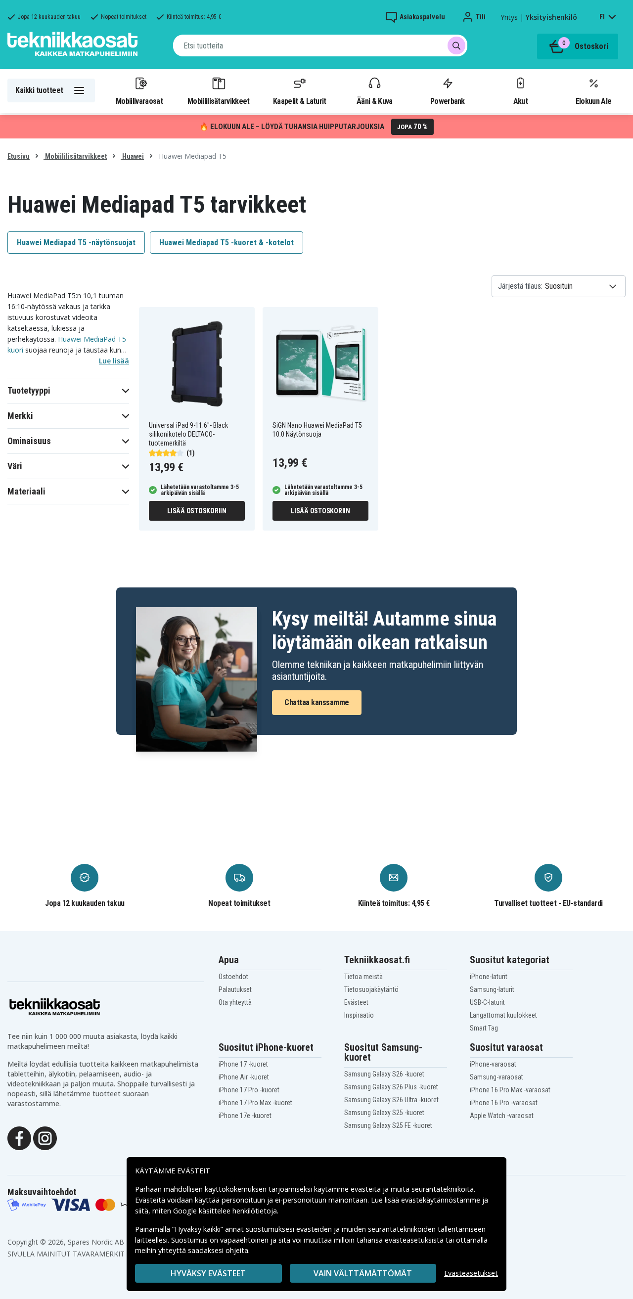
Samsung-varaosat (496, 1077)
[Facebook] (19, 1137)
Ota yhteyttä (235, 1002)
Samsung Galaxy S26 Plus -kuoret (391, 1087)
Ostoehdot (233, 977)
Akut (520, 100)
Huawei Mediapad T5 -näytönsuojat (76, 242)
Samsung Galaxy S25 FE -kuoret (388, 1125)
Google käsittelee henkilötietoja (225, 1210)
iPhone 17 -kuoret (243, 1064)
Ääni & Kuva (374, 100)
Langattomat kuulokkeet (503, 1015)
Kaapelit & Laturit (299, 100)
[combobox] (320, 45)
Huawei (132, 156)
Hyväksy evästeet (208, 1273)
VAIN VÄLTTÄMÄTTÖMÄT (363, 1273)
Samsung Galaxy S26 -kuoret (384, 1074)
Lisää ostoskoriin (196, 511)
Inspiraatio (359, 1015)
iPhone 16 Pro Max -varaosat (510, 1090)
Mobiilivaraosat (139, 100)
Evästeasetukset (471, 1273)
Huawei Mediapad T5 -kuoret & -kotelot (226, 242)
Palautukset (235, 989)
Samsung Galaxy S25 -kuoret (384, 1113)
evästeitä (367, 1189)
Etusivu (18, 156)
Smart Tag (484, 1028)
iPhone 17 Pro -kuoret (249, 1090)
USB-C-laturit (487, 1002)
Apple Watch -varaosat (502, 1116)
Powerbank (447, 100)
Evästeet (356, 1002)
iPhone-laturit (488, 977)
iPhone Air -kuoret (244, 1077)
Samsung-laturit (492, 989)
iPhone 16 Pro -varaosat (504, 1103)
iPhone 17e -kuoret (245, 1116)
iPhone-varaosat (493, 1064)
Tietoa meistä (363, 977)
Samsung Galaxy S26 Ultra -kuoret (391, 1100)
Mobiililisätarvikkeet (218, 100)
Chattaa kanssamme (316, 702)
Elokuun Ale (593, 100)
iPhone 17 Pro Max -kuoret (255, 1103)
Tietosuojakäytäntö (371, 989)
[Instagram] (45, 1137)
